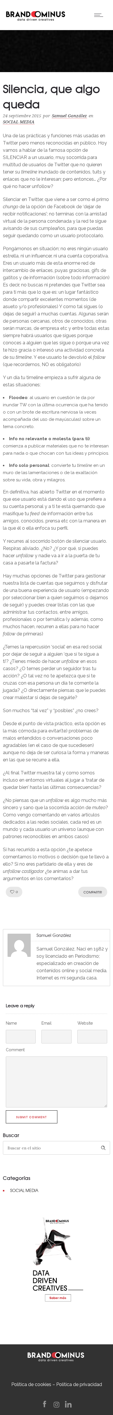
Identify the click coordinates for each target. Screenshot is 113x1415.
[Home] (35, 14)
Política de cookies (31, 1384)
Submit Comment (31, 1117)
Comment (15, 1049)
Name (11, 1023)
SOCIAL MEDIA (24, 1190)
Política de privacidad (79, 1384)
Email (46, 1023)
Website (85, 1023)
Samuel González (69, 115)
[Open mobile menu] (100, 15)
